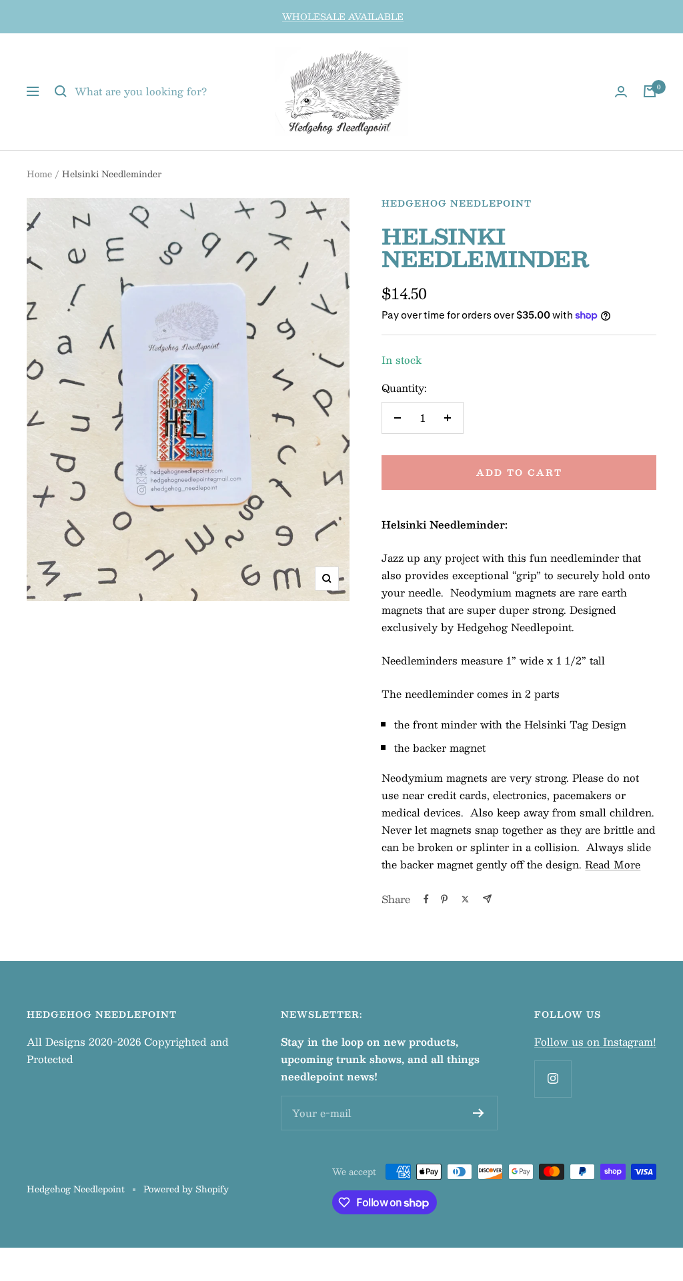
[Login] (621, 91)
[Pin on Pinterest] (444, 899)
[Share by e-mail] (487, 898)
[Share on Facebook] (426, 899)
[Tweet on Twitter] (465, 899)
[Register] (478, 1113)
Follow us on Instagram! (595, 1041)
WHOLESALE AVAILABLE (343, 16)
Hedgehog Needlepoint (457, 203)
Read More (612, 864)
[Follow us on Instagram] (552, 1078)
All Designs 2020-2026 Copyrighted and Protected (128, 1050)
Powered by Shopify (186, 1189)
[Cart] (649, 91)
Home (39, 174)
